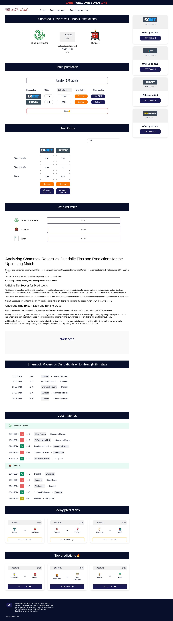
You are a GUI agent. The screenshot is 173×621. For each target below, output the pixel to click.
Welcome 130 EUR (47, 191)
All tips (42, 10)
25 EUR (98, 102)
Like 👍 (67, 111)
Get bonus (150, 38)
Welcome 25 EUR (63, 191)
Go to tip (22, 540)
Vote (83, 220)
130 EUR (98, 96)
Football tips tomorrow (79, 10)
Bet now (81, 96)
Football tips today (57, 10)
